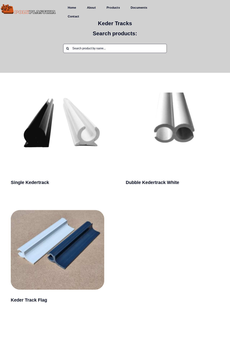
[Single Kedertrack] (57, 140)
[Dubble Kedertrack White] (172, 140)
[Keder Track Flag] (57, 258)
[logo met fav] (28, 5)
